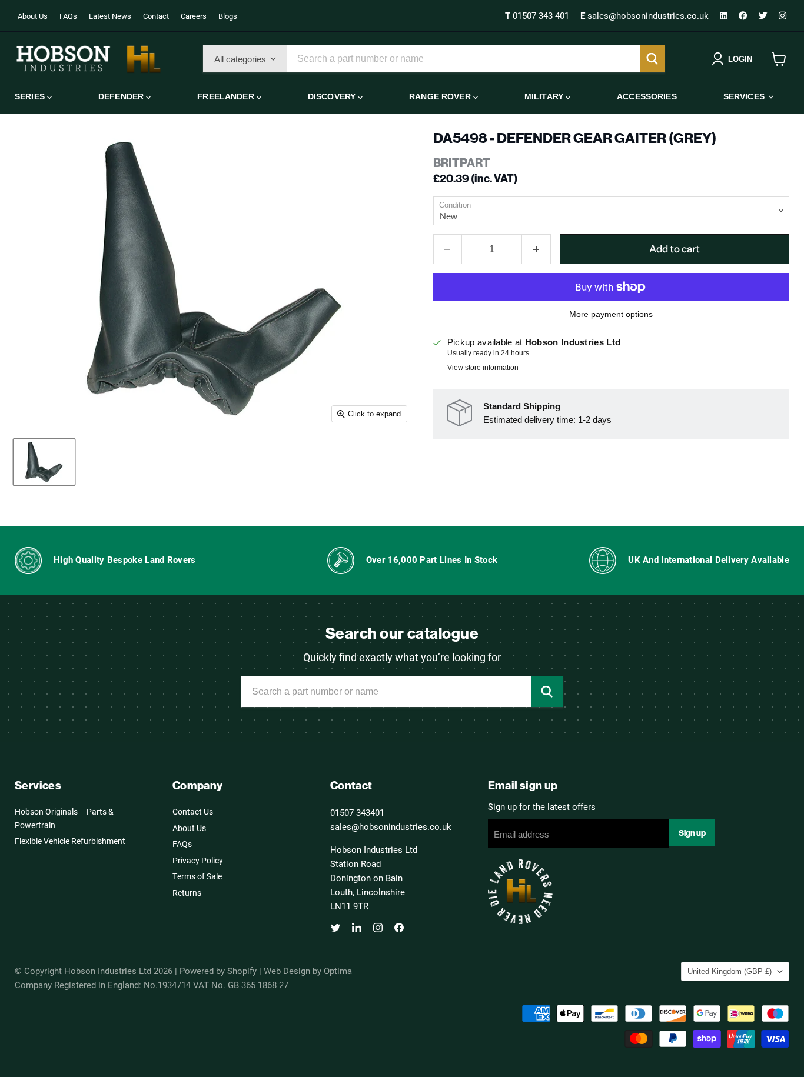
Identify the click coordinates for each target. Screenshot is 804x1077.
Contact (156, 16)
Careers (194, 16)
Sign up (692, 833)
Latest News (110, 16)
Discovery (333, 96)
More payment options (611, 314)
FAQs (68, 16)
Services (745, 96)
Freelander (227, 96)
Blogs (227, 16)
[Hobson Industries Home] (88, 59)
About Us (33, 16)
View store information (483, 368)
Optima (338, 970)
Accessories (647, 96)
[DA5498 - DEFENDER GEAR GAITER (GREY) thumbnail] (44, 462)
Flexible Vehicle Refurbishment (70, 840)
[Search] (652, 58)
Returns (186, 892)
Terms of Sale (197, 876)
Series (31, 96)
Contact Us (192, 811)
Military (545, 96)
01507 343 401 (538, 15)
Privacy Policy (197, 860)
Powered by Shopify (218, 970)
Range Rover (441, 96)
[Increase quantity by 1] (536, 249)
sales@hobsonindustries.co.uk (645, 15)
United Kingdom (729, 971)
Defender (122, 96)
